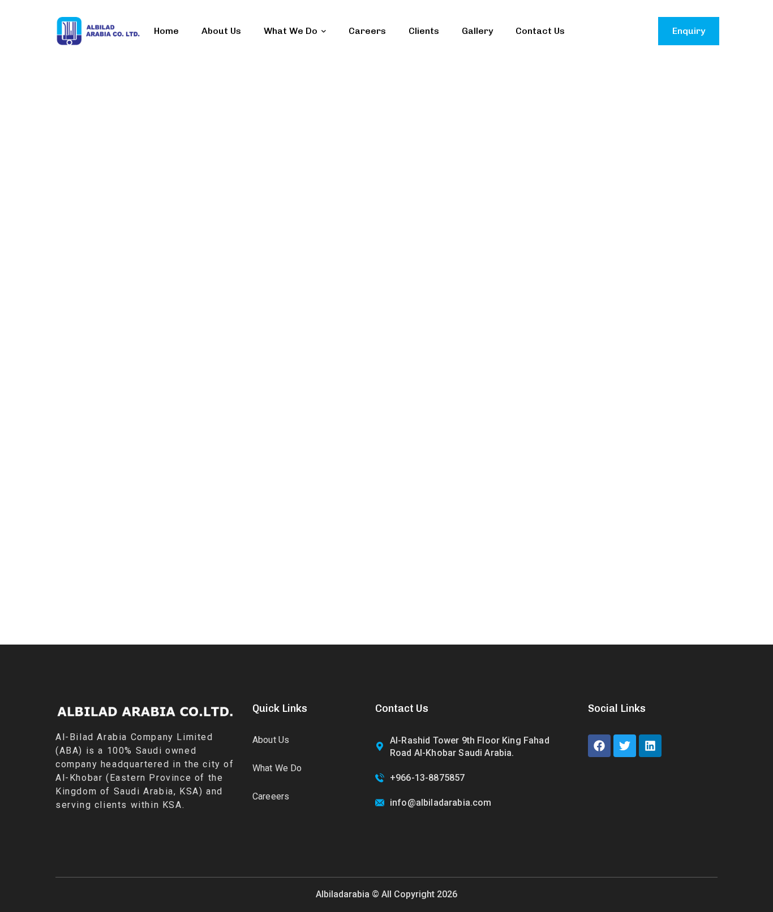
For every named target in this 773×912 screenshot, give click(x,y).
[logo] (98, 30)
